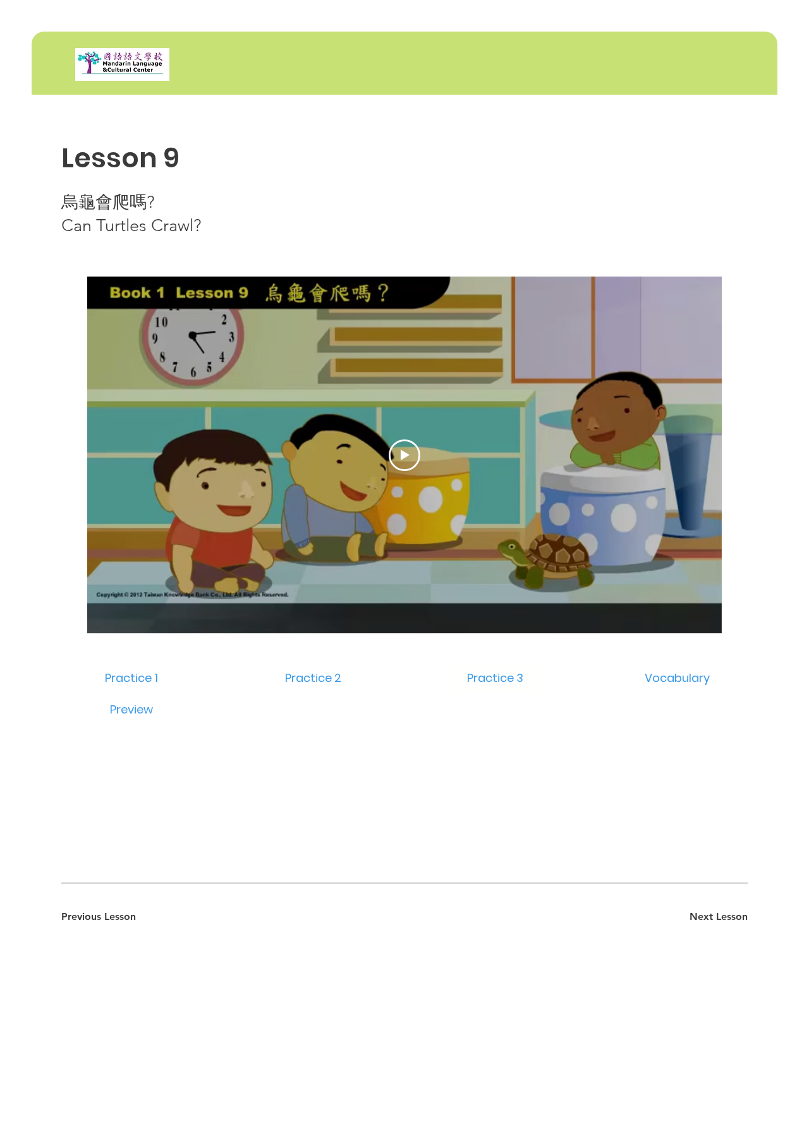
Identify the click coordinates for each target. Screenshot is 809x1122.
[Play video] (404, 455)
